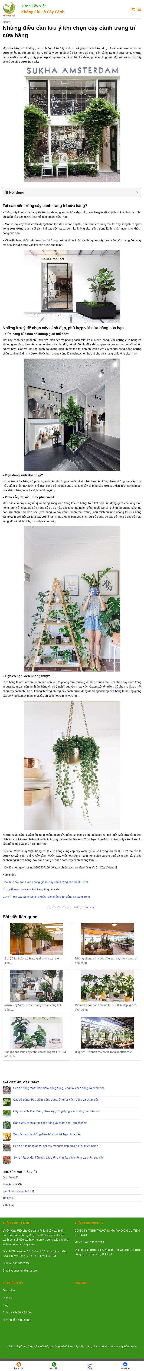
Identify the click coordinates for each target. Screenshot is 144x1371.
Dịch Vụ (7, 22)
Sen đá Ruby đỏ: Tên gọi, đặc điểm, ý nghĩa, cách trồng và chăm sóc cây (58, 1157)
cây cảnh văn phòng (105, 1346)
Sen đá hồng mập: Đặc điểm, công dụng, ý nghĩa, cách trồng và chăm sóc (58, 1088)
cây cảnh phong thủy (20, 1346)
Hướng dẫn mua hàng (16, 1319)
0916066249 (21, 1263)
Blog (5, 1305)
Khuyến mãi (10, 1184)
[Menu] (139, 9)
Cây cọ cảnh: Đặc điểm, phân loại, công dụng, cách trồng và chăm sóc (56, 1111)
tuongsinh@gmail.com (25, 1270)
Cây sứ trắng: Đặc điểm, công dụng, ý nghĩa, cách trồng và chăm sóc (56, 1099)
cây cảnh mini (82, 1346)
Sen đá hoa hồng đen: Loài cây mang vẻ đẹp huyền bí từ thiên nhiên (55, 1145)
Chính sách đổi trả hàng (17, 1312)
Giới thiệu (9, 1290)
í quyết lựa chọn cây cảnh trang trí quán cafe (32, 889)
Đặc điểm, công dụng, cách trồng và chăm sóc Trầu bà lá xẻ (50, 1122)
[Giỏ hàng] (133, 9)
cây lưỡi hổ (41, 1346)
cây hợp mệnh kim (61, 1346)
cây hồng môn (128, 1346)
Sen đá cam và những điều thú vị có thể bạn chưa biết (46, 1134)
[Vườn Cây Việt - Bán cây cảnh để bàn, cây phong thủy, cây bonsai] (34, 9)
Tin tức (7, 1197)
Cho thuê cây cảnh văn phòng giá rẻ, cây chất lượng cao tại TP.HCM (45, 882)
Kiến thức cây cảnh (15, 1191)
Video (6, 1204)
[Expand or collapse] (137, 192)
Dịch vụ (7, 1297)
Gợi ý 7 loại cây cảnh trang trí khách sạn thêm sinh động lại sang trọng (46, 896)
